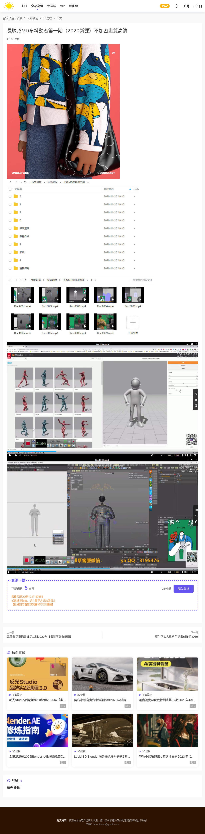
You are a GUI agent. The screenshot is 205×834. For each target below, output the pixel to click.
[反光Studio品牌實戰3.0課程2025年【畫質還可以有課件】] (37, 674)
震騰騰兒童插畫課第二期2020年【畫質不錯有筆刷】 (40, 636)
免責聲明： (63, 820)
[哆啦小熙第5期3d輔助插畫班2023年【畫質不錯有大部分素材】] (167, 730)
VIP (62, 6)
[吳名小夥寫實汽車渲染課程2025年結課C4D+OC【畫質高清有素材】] (102, 674)
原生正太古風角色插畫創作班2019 (176, 636)
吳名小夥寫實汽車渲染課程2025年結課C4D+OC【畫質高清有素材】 (100, 700)
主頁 (24, 6)
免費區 (51, 6)
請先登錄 (183, 588)
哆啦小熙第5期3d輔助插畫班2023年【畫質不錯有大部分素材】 (166, 757)
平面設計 (17, 694)
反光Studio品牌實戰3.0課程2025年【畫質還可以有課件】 (36, 700)
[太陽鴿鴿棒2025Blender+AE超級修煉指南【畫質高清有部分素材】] (37, 730)
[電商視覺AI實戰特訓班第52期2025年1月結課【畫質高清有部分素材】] (167, 674)
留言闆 (73, 6)
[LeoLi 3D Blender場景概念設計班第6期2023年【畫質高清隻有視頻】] (102, 730)
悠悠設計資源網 (9, 6)
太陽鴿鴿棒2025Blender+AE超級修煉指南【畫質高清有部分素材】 (36, 757)
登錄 (17, 787)
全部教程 (37, 6)
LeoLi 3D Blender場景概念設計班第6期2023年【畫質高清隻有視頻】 (101, 757)
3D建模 (15, 39)
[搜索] (177, 6)
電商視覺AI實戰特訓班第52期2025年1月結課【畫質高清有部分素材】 (166, 700)
